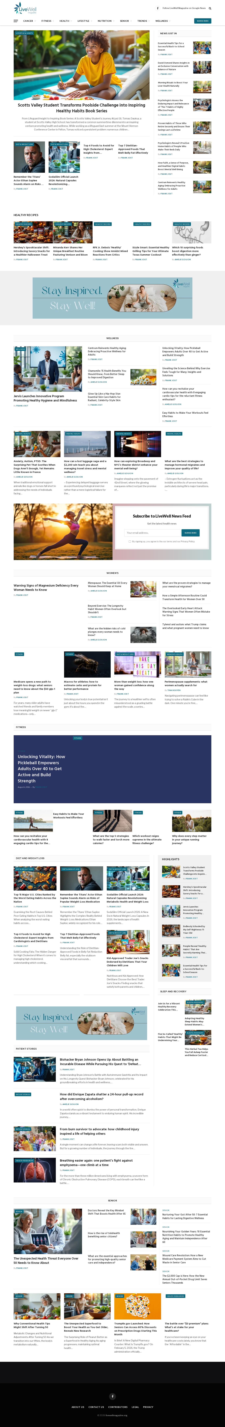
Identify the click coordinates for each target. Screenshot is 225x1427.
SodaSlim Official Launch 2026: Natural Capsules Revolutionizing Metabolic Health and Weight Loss (63, 180)
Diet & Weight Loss (24, 144)
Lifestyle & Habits (24, 33)
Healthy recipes (26, 215)
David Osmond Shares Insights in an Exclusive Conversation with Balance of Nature (174, 66)
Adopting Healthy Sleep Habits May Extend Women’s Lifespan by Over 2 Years (194, 1021)
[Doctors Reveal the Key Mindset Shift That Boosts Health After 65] (143, 1217)
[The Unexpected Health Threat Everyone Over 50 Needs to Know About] (48, 1231)
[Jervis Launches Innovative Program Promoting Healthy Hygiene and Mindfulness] (48, 369)
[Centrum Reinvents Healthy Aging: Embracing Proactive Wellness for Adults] (202, 187)
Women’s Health (175, 654)
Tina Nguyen (174, 690)
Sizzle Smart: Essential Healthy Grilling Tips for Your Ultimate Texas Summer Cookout (150, 251)
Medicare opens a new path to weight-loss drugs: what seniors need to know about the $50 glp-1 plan (34, 687)
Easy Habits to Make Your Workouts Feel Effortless (185, 414)
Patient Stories (23, 1060)
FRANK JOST (22, 189)
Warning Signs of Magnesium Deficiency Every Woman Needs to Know (46, 588)
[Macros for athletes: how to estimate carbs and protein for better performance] (87, 664)
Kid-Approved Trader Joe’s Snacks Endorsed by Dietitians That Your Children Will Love (127, 962)
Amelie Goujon (183, 259)
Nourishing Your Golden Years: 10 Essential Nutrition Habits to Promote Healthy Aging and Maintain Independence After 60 (186, 1237)
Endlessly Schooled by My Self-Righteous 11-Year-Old (194, 930)
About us (78, 1407)
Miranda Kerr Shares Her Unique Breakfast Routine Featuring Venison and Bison (70, 251)
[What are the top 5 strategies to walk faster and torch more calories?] (112, 821)
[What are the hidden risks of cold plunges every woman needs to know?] (143, 635)
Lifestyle (83, 20)
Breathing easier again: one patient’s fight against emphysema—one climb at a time (96, 1163)
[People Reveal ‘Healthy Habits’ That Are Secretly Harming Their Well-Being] (171, 950)
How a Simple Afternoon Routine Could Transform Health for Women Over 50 (184, 597)
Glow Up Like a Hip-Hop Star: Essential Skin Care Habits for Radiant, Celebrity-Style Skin (104, 397)
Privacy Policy (188, 541)
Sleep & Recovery (195, 1002)
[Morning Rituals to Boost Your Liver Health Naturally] (202, 87)
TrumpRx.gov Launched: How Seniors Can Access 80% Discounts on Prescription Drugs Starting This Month (135, 1329)
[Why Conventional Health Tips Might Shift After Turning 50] (37, 1306)
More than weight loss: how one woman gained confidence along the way (134, 685)
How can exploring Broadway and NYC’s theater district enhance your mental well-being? (135, 465)
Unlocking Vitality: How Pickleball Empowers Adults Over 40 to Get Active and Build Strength (185, 352)
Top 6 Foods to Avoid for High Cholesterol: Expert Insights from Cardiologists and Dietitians (99, 149)
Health (64, 20)
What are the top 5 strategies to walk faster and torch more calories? (111, 840)
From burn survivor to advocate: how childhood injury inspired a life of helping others (99, 1131)
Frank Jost (73, 694)
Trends (142, 20)
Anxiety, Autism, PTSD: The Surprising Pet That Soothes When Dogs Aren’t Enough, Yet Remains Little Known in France (34, 467)
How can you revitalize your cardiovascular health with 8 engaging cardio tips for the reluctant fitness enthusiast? (184, 394)
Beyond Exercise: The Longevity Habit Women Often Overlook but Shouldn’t (107, 609)
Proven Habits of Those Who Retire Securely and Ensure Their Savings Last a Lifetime (174, 127)
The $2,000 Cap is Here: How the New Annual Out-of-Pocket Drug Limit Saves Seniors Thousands (184, 1279)
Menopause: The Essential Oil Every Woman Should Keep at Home (107, 584)
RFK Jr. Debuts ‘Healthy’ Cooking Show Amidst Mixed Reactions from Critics (110, 251)
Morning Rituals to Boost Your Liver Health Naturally (173, 84)
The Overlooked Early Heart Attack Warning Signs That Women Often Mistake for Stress (186, 612)
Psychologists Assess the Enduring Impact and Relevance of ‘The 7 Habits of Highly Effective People (173, 105)
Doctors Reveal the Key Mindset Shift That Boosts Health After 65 (107, 1212)
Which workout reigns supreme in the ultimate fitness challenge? (147, 840)
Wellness (161, 20)
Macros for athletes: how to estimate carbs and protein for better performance (82, 685)
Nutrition (105, 20)
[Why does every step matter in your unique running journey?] (191, 821)
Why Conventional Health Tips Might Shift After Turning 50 (32, 1325)
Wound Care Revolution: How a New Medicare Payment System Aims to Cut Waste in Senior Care (184, 1259)
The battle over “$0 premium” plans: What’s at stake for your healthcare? (187, 1327)
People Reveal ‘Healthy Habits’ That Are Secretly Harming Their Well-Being (194, 950)
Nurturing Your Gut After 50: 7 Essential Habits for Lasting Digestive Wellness (185, 1216)
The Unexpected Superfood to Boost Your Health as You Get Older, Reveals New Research (86, 1327)
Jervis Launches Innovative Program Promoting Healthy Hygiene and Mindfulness (45, 398)
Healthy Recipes (23, 224)
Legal (135, 1407)
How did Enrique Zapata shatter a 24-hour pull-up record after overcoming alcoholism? (101, 1096)
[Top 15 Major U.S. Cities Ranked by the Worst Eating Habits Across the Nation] (35, 878)
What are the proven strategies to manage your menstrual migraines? (186, 585)
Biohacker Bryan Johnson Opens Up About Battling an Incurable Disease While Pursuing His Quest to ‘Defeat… (100, 1062)
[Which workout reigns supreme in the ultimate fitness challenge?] (152, 821)
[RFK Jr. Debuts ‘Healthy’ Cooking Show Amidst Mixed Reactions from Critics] (112, 232)
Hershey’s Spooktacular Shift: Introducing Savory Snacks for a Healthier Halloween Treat (32, 251)
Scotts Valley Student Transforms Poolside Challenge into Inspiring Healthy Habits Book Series (81, 108)
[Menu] (16, 21)
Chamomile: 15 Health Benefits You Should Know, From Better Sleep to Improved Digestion (107, 374)
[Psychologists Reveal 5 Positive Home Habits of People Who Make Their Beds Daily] (202, 147)
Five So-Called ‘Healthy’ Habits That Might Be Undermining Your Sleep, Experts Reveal (170, 1037)
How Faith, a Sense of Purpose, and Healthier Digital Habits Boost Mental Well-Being (173, 166)
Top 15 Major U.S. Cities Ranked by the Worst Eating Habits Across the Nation (35, 898)
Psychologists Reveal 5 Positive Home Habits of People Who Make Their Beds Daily (173, 146)
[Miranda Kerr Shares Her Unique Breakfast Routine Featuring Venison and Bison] (72, 232)
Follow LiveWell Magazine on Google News (184, 8)
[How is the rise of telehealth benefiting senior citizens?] (143, 1239)
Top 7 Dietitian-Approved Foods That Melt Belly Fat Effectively (133, 149)
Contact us (96, 1407)
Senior (124, 20)
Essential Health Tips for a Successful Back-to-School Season (171, 47)
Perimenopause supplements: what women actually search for (186, 683)
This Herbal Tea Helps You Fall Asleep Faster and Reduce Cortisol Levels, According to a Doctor (196, 1052)
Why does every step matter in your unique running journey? (189, 840)
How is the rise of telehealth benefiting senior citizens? (104, 1235)
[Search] (209, 8)
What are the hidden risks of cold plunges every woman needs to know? (106, 632)
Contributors (118, 1407)
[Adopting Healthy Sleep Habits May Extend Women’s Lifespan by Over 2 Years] (198, 1007)
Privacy (148, 1407)
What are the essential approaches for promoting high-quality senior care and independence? (107, 1259)
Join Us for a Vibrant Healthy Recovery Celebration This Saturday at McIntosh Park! (169, 1007)
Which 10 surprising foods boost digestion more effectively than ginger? (187, 251)
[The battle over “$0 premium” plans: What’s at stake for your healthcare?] (188, 1306)
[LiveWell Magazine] (29, 8)
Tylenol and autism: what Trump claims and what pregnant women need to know (185, 626)
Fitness (46, 20)
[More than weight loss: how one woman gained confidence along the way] (137, 664)
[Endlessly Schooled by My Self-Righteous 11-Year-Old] (171, 931)
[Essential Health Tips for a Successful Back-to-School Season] (202, 47)
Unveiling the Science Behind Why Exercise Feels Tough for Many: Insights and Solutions (186, 372)
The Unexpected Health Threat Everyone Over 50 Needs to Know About (46, 1261)
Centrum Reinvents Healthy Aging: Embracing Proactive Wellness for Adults (171, 186)
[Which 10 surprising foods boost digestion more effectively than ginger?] (191, 232)
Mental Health (23, 434)
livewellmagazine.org (116, 1415)
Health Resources (24, 1161)
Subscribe (203, 21)
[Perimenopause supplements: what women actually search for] (188, 664)
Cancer (28, 20)
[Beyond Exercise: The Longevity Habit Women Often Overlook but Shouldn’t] (143, 612)
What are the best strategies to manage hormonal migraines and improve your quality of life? (185, 465)
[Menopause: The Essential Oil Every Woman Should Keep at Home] (143, 589)
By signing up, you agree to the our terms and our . (163, 541)
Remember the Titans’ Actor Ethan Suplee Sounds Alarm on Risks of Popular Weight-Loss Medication (29, 180)
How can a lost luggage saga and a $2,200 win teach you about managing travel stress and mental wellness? (85, 467)
